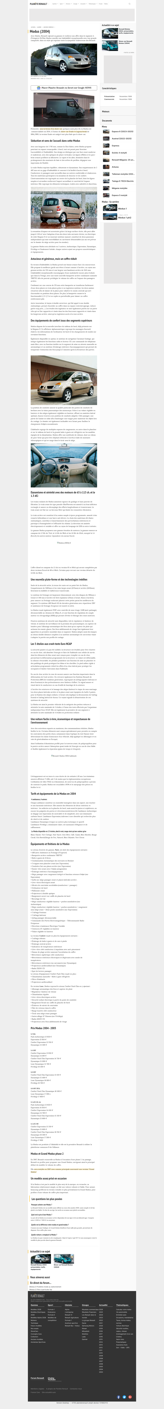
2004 (101, 1369)
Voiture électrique (122, 1326)
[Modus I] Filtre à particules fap (40, 1289)
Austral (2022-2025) (122, 138)
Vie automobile (121, 1312)
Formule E (51, 1315)
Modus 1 (122, 208)
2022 (101, 1320)
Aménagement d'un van (124, 1334)
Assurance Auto (121, 1345)
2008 (101, 1358)
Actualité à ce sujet (110, 25)
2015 (101, 1339)
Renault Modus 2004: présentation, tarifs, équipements (39, 1267)
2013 (101, 1345)
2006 (101, 1364)
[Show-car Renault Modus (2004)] (64, 1259)
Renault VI (68, 1315)
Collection (34, 1337)
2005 (101, 1366)
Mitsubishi (85, 1331)
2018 (101, 1331)
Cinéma (119, 1337)
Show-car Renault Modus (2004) (125, 42)
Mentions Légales (37, 1389)
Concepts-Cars (36, 1334)
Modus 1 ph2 (124, 217)
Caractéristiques (109, 88)
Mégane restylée (119, 188)
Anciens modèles (48, 27)
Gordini (35, 76)
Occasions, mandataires (124, 1318)
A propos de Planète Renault (57, 1389)
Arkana (115, 167)
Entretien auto (121, 1315)
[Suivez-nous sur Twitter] (124, 1397)
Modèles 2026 (36, 1309)
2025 (101, 1312)
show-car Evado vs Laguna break (74, 131)
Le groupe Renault (88, 1320)
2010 (101, 1353)
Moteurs (105, 111)
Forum (100, 4)
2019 (101, 1328)
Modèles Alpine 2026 (38, 1318)
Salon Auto (120, 1339)
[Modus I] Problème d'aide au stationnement (45, 1287)
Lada (84, 1337)
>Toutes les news (128, 52)
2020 (101, 1326)
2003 (101, 1372)
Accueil (33, 27)
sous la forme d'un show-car (51, 129)
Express (115, 146)
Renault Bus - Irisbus (72, 1326)
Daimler (85, 1339)
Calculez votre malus (123, 1309)
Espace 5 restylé (119, 195)
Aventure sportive (71, 1323)
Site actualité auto (49, 1392)
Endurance (51, 1312)
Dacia (84, 1323)
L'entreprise (69, 1312)
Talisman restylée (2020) (123, 174)
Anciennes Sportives (38, 1342)
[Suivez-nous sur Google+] (129, 1397)
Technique (34, 1323)
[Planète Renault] (39, 4)
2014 (101, 1342)
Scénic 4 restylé (119, 153)
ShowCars (34, 1331)
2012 (101, 1347)
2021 (101, 1323)
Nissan (84, 1328)
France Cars (35, 1392)
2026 (101, 1309)
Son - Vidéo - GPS (122, 1347)
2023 (101, 1318)
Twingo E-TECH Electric (123, 181)
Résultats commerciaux (90, 1309)
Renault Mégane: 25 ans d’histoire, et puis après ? (123, 160)
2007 (101, 1361)
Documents (107, 120)
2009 (101, 1356)
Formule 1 (51, 1309)
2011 (100, 1350)
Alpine (67, 1309)
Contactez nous (76, 1389)
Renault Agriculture (72, 1318)
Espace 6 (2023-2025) (122, 131)
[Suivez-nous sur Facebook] (118, 1397)
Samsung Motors (88, 1326)
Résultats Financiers (89, 1312)
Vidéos (106, 4)
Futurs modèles (36, 1326)
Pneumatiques (121, 1342)
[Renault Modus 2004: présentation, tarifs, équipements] (41, 1259)
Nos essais (34, 1328)
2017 (100, 1334)
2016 (101, 1337)
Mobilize (85, 1334)
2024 (101, 1315)
